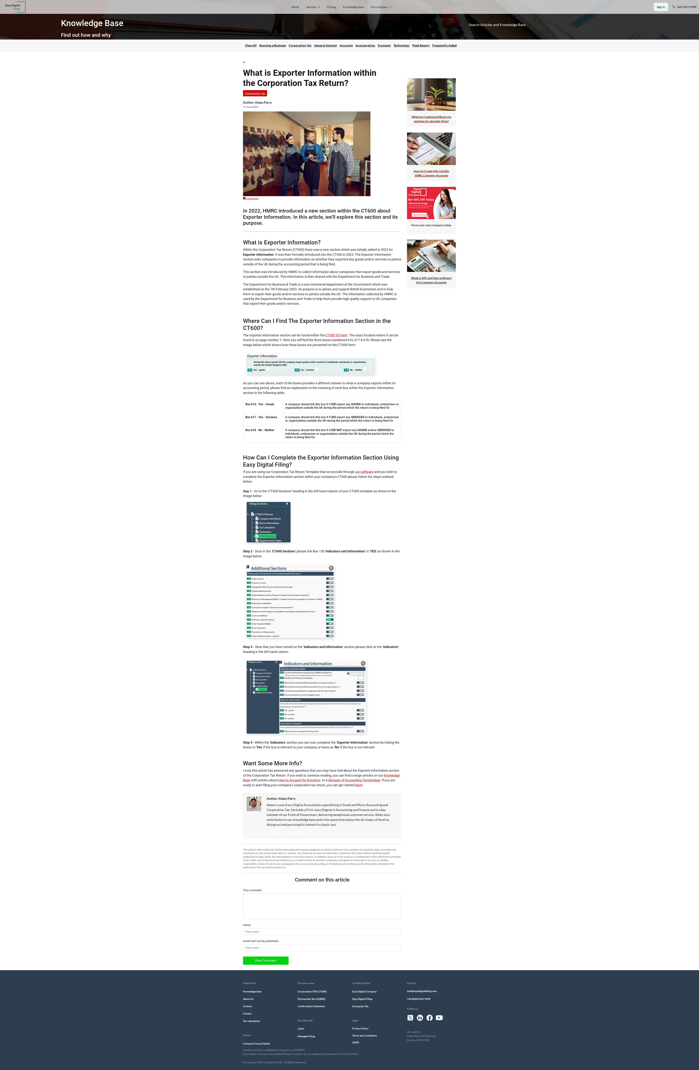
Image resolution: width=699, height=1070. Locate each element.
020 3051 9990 (686, 7)
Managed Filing (306, 1036)
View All (251, 45)
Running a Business (272, 45)
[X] (410, 1017)
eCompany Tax (360, 1006)
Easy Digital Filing (362, 998)
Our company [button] (379, 7)
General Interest (325, 45)
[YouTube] (439, 1017)
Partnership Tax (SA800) (311, 998)
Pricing (331, 7)
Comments (252, 198)
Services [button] (311, 7)
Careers (247, 1013)
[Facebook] (429, 1017)
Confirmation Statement (311, 1006)
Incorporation (365, 45)
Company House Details (256, 1043)
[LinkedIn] (419, 1017)
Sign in (661, 7)
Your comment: (252, 890)
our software (364, 472)
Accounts (346, 45)
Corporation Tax (300, 45)
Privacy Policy (360, 1028)
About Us (248, 998)
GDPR (355, 1042)
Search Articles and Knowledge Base (497, 24)
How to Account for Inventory (299, 780)
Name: (247, 924)
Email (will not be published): (261, 941)
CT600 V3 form (336, 335)
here (358, 785)
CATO (301, 1028)
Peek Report (421, 45)
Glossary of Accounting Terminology (354, 780)
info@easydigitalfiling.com (422, 991)
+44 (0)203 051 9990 (418, 998)
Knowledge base (353, 7)
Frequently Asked (444, 45)
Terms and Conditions (364, 1035)
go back (250, 62)
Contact (247, 1006)
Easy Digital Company (364, 991)
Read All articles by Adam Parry (286, 833)
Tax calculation (251, 1020)
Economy (384, 45)
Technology (402, 45)
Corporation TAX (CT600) (312, 991)
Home (295, 7)
